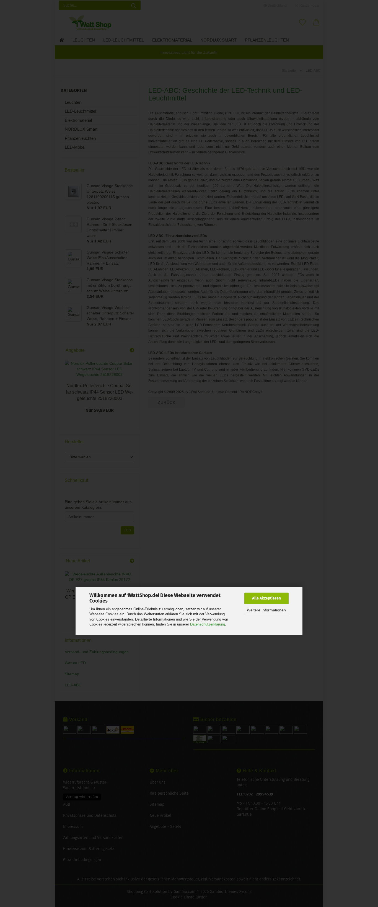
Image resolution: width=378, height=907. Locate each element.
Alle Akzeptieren (266, 598)
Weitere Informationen (266, 610)
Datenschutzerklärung (207, 624)
